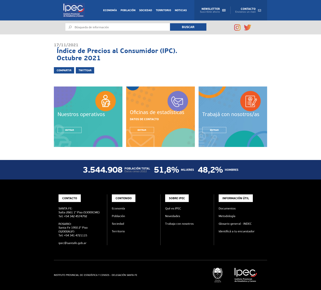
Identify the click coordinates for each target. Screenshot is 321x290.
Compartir (64, 70)
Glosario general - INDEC (235, 223)
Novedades (172, 216)
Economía (110, 10)
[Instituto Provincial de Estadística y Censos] (74, 10)
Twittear (85, 70)
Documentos (227, 208)
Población (128, 10)
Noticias (181, 10)
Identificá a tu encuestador (237, 231)
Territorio (163, 10)
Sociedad (145, 10)
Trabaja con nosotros (179, 223)
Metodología (227, 216)
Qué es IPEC (173, 208)
